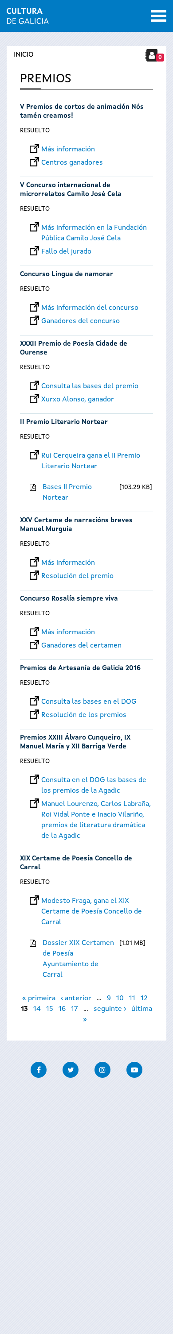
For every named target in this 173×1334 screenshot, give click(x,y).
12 (144, 998)
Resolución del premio (77, 576)
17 (74, 1009)
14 (37, 1009)
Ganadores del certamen (81, 645)
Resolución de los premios (83, 715)
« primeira (38, 998)
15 (49, 1009)
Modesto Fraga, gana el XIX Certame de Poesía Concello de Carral (91, 901)
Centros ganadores (72, 162)
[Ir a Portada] (28, 18)
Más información (68, 149)
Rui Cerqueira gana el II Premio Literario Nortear (90, 455)
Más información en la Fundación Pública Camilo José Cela (94, 227)
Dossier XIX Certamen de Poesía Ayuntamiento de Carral (78, 959)
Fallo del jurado (66, 251)
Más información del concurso (89, 308)
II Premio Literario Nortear (64, 422)
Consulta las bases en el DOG (89, 702)
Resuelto (35, 130)
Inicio (24, 54)
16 (62, 1009)
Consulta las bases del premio (89, 386)
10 (120, 998)
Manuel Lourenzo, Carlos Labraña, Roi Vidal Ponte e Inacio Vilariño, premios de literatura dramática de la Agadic (96, 804)
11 (132, 998)
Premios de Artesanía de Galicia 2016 (80, 668)
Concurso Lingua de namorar (66, 274)
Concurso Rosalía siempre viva (69, 599)
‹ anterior (76, 998)
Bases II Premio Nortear (67, 492)
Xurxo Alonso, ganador (77, 399)
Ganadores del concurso (80, 321)
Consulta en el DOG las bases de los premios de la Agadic (93, 780)
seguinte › (110, 1009)
